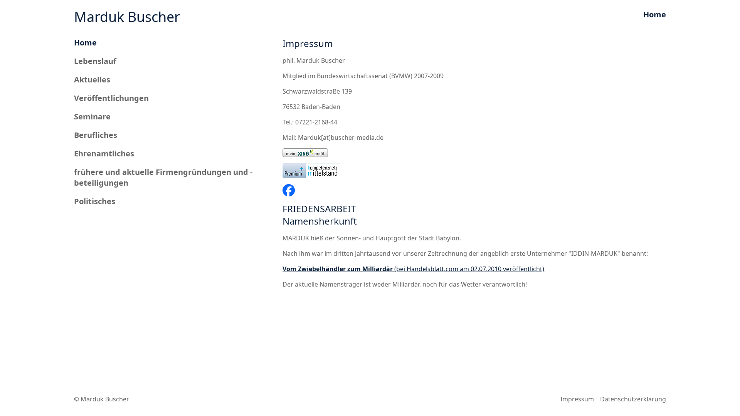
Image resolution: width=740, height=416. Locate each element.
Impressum (577, 399)
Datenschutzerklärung (633, 399)
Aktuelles (92, 79)
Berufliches (95, 135)
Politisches (94, 201)
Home (85, 42)
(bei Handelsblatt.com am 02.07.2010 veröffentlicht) (413, 269)
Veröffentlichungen (111, 98)
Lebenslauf (95, 61)
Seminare (92, 116)
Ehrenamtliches (104, 153)
